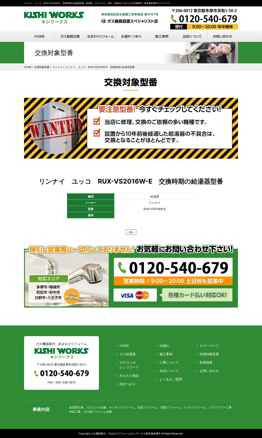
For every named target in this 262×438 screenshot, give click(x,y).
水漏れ (164, 346)
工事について (169, 362)
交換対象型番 (209, 354)
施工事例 (166, 354)
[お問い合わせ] (222, 36)
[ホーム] (39, 36)
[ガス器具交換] (70, 36)
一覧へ (131, 232)
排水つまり (128, 384)
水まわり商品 (129, 376)
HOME (124, 346)
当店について (169, 371)
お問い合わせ (209, 371)
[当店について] (192, 36)
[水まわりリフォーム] (100, 36)
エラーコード (209, 346)
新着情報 (206, 362)
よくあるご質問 (171, 379)
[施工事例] (161, 36)
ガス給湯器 (128, 354)
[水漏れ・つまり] (131, 36)
